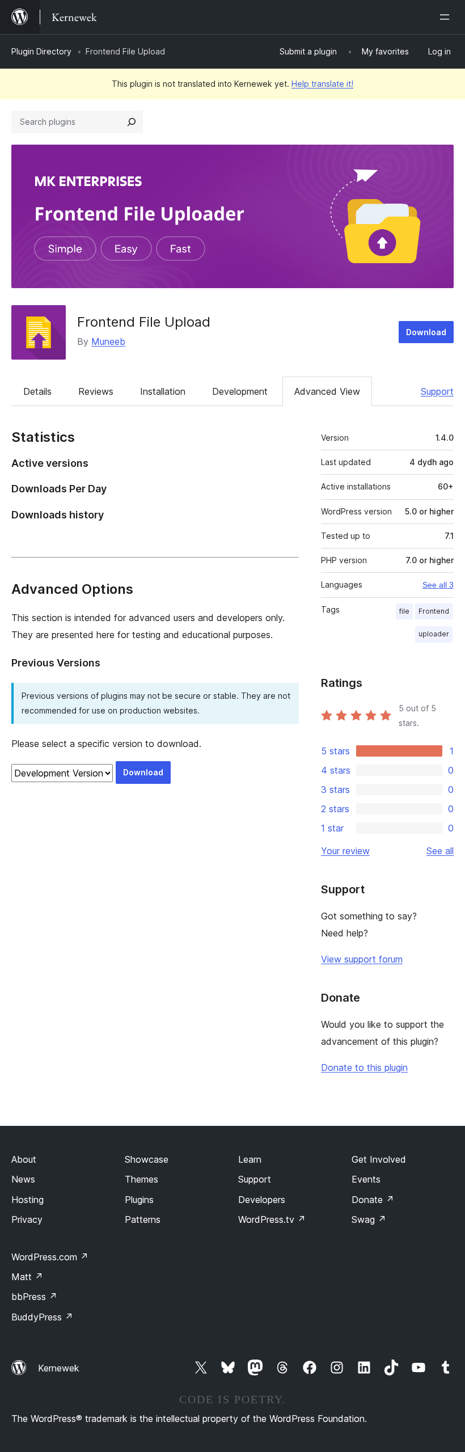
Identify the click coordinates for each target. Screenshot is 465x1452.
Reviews (95, 391)
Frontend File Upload (143, 322)
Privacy (27, 1219)
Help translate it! (322, 83)
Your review (345, 850)
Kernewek (58, 1368)
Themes (141, 1179)
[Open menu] (447, 17)
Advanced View (327, 391)
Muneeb (108, 341)
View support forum (362, 959)
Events (366, 1179)
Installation (162, 391)
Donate (373, 1199)
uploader (433, 634)
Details (37, 391)
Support (437, 391)
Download (426, 332)
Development (240, 391)
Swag (369, 1219)
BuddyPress (42, 1317)
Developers (261, 1199)
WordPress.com (49, 1257)
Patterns (142, 1219)
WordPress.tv (272, 1219)
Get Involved (379, 1159)
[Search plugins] (131, 122)
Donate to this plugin (364, 1067)
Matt (27, 1276)
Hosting (27, 1199)
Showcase (146, 1159)
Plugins (139, 1199)
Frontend (433, 611)
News (23, 1179)
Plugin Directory (41, 51)
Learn (249, 1159)
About (23, 1159)
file (404, 611)
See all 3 (438, 584)
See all (440, 850)
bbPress (34, 1296)
